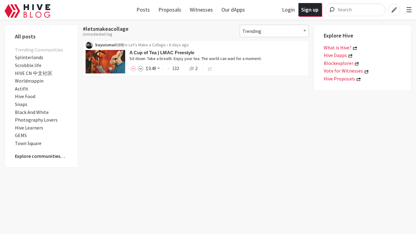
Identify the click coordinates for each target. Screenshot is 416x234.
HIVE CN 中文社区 (33, 73)
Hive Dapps (335, 55)
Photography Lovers (36, 120)
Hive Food (25, 96)
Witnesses (201, 9)
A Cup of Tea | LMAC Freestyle (161, 52)
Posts (143, 9)
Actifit (21, 89)
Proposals (169, 9)
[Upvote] (134, 68)
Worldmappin (29, 81)
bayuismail (106, 45)
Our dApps (233, 9)
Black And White (32, 112)
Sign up (310, 9)
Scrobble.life (28, 65)
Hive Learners (29, 128)
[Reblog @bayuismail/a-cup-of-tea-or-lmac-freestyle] (210, 68)
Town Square (28, 143)
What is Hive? (337, 47)
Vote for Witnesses (343, 71)
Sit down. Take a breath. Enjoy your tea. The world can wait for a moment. (195, 58)
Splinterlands (29, 57)
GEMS (21, 135)
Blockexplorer (338, 63)
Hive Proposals (339, 79)
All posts (25, 36)
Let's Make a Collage (147, 45)
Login (288, 9)
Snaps (21, 104)
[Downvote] (140, 68)
